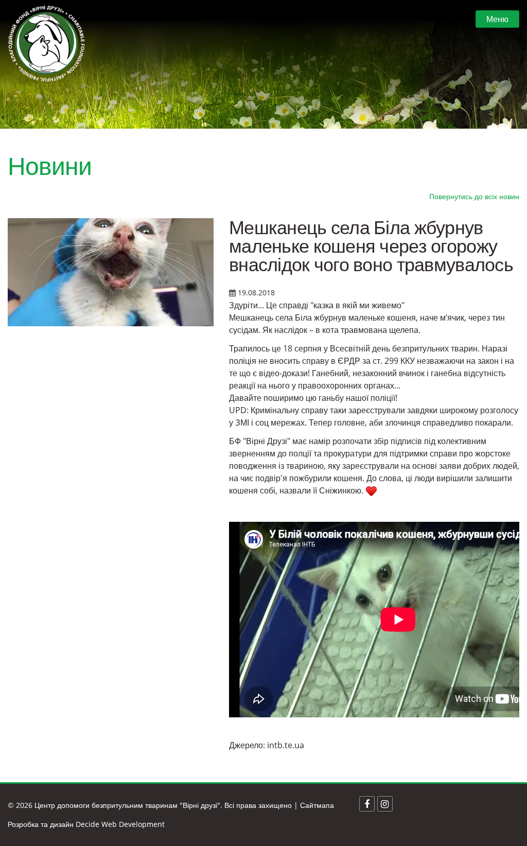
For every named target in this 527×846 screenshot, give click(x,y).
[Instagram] (385, 804)
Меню (497, 19)
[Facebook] (367, 804)
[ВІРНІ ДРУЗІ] (46, 43)
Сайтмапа (317, 805)
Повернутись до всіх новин (474, 196)
